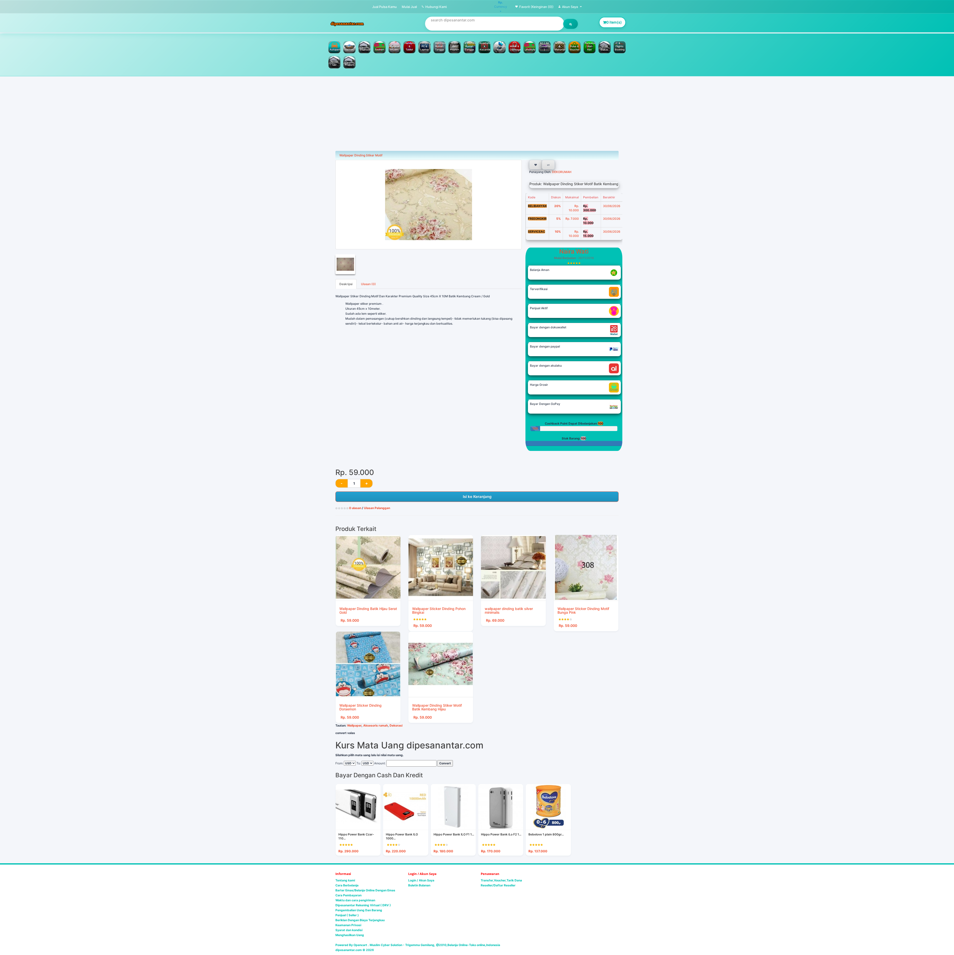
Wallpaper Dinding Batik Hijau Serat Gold (368, 610)
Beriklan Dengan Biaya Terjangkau (360, 920)
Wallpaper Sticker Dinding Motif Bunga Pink (583, 610)
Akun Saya (570, 7)
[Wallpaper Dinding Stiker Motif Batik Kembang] (428, 204)
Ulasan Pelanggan (377, 508)
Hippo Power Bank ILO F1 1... (454, 834)
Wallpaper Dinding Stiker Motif (360, 155)
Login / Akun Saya (421, 880)
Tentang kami (345, 880)
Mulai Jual (409, 7)
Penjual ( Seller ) (347, 915)
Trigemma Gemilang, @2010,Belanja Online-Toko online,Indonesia (452, 945)
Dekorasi (396, 725)
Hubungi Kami (436, 7)
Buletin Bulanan (419, 885)
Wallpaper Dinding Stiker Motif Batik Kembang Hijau (437, 707)
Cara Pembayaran (348, 895)
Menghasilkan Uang (349, 935)
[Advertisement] (477, 113)
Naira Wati (574, 251)
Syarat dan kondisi (348, 930)
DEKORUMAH (561, 172)
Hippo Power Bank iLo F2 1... (501, 834)
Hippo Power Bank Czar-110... (356, 836)
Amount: (380, 763)
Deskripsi (346, 284)
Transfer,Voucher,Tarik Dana (501, 880)
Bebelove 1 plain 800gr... (546, 834)
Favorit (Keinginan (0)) (536, 7)
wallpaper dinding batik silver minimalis (509, 610)
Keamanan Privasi (348, 925)
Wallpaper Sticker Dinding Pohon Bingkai (439, 610)
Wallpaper (354, 725)
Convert (445, 763)
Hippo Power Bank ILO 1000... (402, 836)
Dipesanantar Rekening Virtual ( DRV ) (363, 905)
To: (359, 763)
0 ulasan (355, 508)
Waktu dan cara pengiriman (355, 900)
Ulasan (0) (368, 284)
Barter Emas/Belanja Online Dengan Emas (365, 890)
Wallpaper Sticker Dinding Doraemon (360, 707)
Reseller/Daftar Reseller (498, 885)
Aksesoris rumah (375, 725)
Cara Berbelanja (346, 885)
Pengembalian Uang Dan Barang (358, 910)
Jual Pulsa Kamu (384, 7)
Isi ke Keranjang (477, 496)
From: (339, 763)
